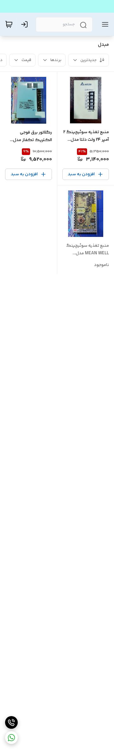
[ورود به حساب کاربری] (26, 24)
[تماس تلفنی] (11, 722)
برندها (55, 60)
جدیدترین (88, 60)
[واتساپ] (11, 737)
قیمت (26, 60)
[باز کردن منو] (104, 24)
